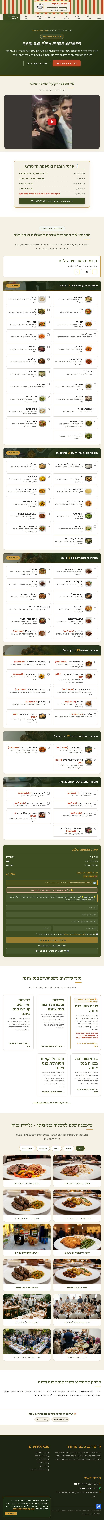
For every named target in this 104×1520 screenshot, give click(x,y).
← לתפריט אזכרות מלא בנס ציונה (52, 1046)
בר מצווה (66, 17)
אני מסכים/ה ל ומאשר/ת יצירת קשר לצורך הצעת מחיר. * (65, 934)
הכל (80, 1148)
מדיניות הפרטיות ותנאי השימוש (74, 934)
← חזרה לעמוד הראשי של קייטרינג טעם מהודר (52, 1102)
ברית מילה (77, 17)
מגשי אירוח (43, 1148)
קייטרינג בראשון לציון (61, 1419)
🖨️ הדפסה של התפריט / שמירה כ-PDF (52, 950)
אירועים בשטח (27, 1148)
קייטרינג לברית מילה (58, 30)
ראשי (70, 30)
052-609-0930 (80, 1484)
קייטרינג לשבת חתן (42, 1452)
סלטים (56, 1148)
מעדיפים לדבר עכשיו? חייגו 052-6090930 (52, 945)
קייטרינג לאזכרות (43, 1462)
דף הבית (99, 17)
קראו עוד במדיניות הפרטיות (24, 1509)
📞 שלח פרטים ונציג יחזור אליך (52, 940)
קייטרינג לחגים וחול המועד (39, 1469)
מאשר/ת (10, 1514)
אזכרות (47, 17)
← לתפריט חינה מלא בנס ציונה (53, 1092)
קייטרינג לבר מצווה (42, 1459)
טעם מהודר (59, 4)
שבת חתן (88, 17)
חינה (55, 17)
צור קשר (27, 17)
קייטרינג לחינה (44, 1466)
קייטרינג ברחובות (42, 1419)
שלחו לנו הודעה (85, 1488)
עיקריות (68, 1148)
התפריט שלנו (38, 17)
